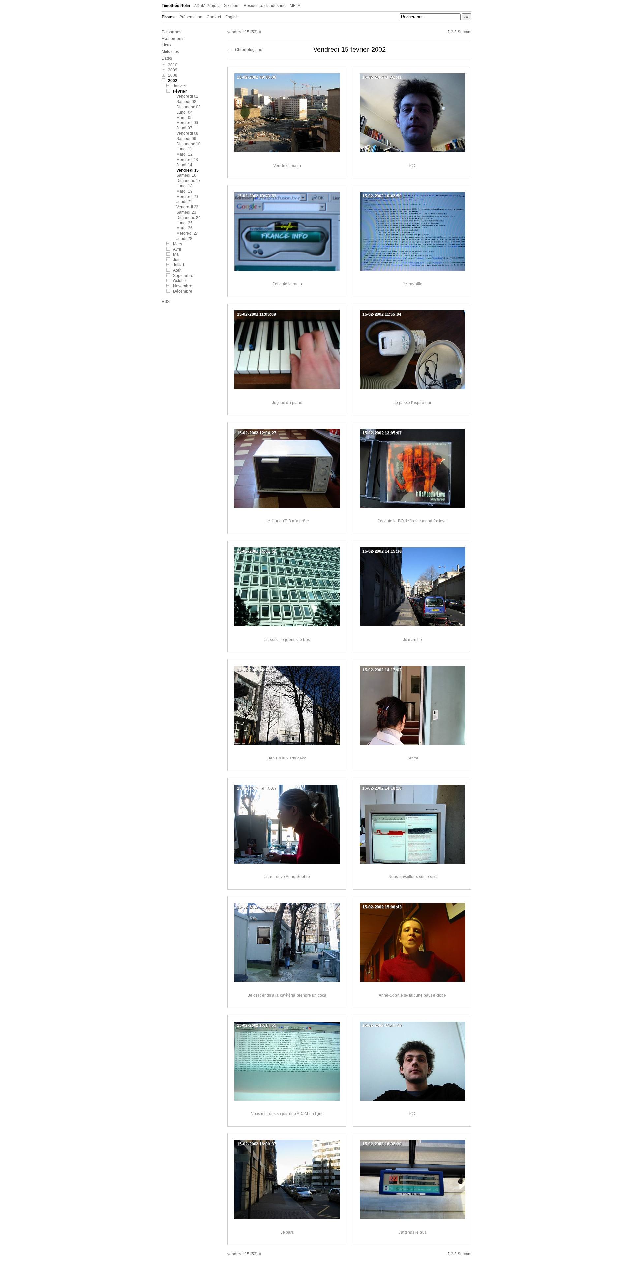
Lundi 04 (184, 112)
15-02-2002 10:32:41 (382, 77)
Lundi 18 (184, 186)
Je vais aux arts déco (287, 758)
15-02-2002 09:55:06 (256, 77)
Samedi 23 (186, 212)
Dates (167, 58)
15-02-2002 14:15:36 (382, 551)
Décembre (182, 291)
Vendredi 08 (187, 133)
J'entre (413, 758)
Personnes (171, 32)
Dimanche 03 (188, 107)
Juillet (178, 265)
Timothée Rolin (176, 5)
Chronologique (248, 49)
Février (180, 91)
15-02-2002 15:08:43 (382, 907)
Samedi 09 (186, 138)
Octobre (180, 281)
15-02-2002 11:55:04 (381, 314)
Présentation (190, 17)
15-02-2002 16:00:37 (256, 1144)
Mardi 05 (184, 117)
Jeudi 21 (184, 202)
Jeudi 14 (184, 165)
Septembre (183, 275)
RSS (166, 301)
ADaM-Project (207, 5)
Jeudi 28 (184, 238)
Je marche (412, 639)
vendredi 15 (238, 32)
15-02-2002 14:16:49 (256, 670)
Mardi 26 (184, 228)
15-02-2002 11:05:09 (256, 314)
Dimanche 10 (188, 144)
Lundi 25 (184, 223)
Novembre (182, 286)
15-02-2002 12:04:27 (256, 433)
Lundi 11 (184, 149)
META (295, 5)
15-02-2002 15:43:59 (382, 1025)
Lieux (167, 45)
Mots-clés (170, 51)
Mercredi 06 (187, 122)
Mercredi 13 (187, 159)
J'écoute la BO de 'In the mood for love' (412, 521)
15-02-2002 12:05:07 (382, 433)
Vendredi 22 (187, 207)
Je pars (287, 1232)
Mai (176, 254)
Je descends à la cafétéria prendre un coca (287, 995)
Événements (173, 38)
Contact (214, 17)
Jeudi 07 (184, 128)
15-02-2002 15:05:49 (256, 907)
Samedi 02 (186, 101)
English (232, 17)
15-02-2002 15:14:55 (256, 1025)
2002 (172, 80)
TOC (412, 165)
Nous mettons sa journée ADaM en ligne (287, 1113)
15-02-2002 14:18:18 (382, 788)
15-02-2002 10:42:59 (382, 196)
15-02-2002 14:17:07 (382, 670)
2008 (172, 75)
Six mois (231, 5)
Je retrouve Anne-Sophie (287, 876)
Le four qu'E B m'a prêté (287, 521)
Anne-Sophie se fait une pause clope (412, 995)
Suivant (464, 32)
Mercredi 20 (187, 196)
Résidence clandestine (265, 5)
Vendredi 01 (187, 96)
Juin (177, 259)
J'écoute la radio (287, 284)
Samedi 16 (186, 175)
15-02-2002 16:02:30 (382, 1144)
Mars (177, 244)
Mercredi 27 (187, 233)
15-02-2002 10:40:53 (256, 196)
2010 (172, 65)
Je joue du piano (287, 402)
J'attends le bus (412, 1232)
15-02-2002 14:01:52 (256, 551)
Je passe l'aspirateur (412, 402)
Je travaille (412, 284)
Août (177, 270)
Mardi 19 (184, 191)
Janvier (180, 86)
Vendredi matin (287, 165)
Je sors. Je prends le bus (287, 639)
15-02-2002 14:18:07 (256, 788)
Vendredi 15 (187, 170)
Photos (168, 17)
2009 (172, 70)
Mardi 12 (184, 154)
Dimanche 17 (188, 180)
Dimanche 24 (188, 217)
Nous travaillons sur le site (412, 876)
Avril (177, 249)
